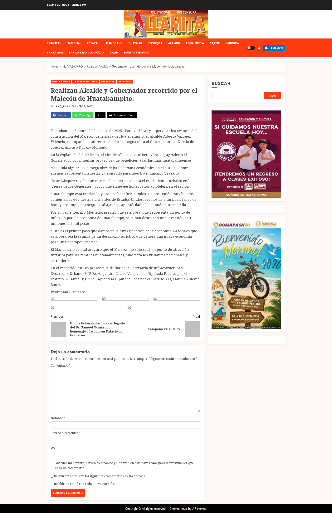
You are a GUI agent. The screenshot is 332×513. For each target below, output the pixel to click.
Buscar (221, 83)
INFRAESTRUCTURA (85, 81)
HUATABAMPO (61, 81)
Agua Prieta (195, 43)
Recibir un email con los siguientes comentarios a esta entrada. (100, 476)
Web (54, 448)
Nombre (58, 418)
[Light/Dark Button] (251, 48)
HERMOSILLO (114, 43)
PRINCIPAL (54, 43)
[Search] (259, 48)
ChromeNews (178, 508)
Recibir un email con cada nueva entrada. (84, 484)
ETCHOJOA (155, 43)
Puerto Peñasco (136, 52)
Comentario (60, 365)
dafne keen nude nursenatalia (160, 204)
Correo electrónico (66, 433)
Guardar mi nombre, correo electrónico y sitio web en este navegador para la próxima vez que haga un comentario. (124, 465)
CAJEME (215, 43)
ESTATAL (93, 43)
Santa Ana (55, 52)
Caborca (232, 43)
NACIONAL (74, 43)
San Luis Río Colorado (86, 52)
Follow (277, 48)
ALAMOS (174, 43)
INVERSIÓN (108, 81)
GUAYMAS (135, 43)
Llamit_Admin (62, 106)
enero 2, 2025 (83, 106)
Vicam (114, 52)
